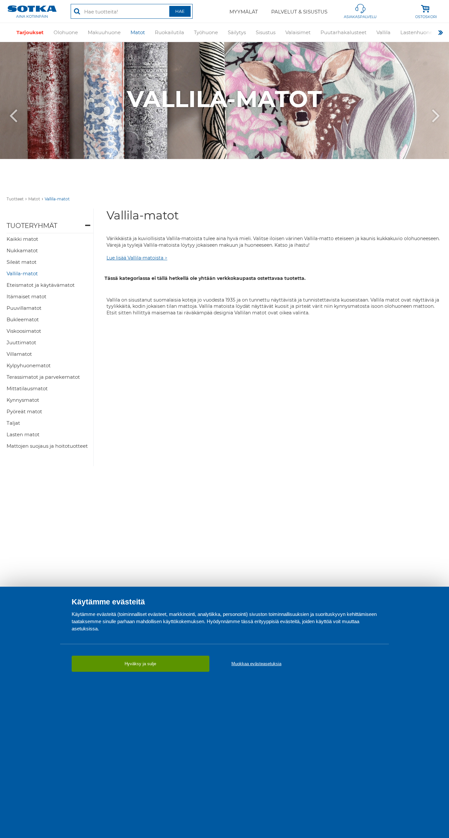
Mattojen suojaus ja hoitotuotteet (47, 446)
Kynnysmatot (23, 400)
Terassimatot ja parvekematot (43, 377)
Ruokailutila (169, 32)
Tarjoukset (30, 32)
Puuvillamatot (24, 308)
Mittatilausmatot (27, 388)
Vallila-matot (57, 198)
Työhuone (206, 32)
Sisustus (265, 32)
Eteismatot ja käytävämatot (41, 285)
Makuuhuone (104, 32)
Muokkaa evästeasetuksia (256, 663)
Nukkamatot (22, 250)
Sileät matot (21, 262)
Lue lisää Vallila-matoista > (136, 258)
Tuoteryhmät (32, 226)
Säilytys (237, 32)
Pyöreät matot (24, 411)
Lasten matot (23, 434)
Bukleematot (23, 319)
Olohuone (66, 32)
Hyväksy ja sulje (140, 663)
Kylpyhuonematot (29, 365)
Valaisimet (298, 32)
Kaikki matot (22, 239)
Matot (137, 32)
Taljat (13, 423)
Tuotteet (15, 198)
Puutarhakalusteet (343, 32)
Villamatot (19, 354)
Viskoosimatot (24, 331)
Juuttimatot (21, 342)
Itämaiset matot (26, 296)
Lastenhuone (416, 32)
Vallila (383, 32)
